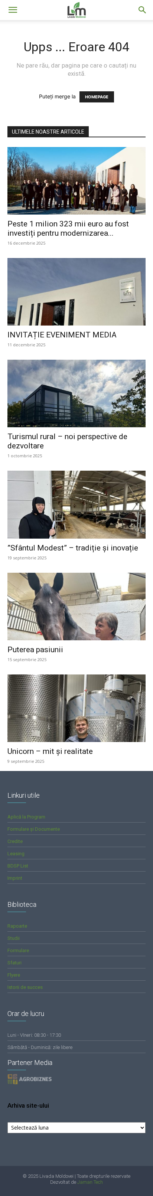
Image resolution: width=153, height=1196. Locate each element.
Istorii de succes (25, 987)
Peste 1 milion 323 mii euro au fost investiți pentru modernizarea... (68, 228)
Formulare (18, 950)
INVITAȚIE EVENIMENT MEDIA (62, 334)
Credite (15, 841)
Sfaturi (14, 962)
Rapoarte (17, 926)
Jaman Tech (90, 1182)
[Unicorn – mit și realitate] (76, 708)
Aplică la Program (26, 817)
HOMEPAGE (96, 96)
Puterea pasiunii (35, 649)
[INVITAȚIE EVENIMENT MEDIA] (76, 292)
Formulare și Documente (33, 829)
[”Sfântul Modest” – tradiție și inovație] (76, 504)
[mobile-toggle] (13, 10)
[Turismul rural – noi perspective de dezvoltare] (76, 393)
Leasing (16, 853)
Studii (13, 938)
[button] (142, 10)
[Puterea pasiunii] (76, 606)
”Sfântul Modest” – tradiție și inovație (72, 547)
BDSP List (17, 866)
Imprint (14, 878)
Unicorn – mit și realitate (50, 751)
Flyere (13, 975)
